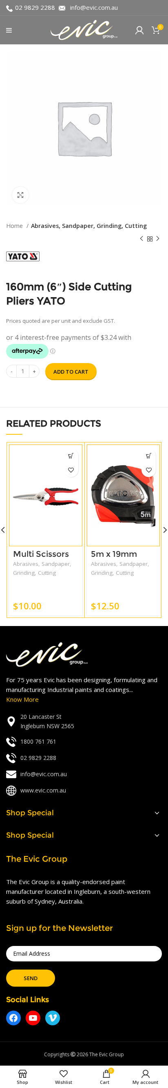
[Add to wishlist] (71, 470)
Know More (22, 699)
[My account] (139, 30)
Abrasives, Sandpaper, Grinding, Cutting (89, 226)
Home (15, 226)
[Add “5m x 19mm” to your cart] (148, 456)
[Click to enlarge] (20, 195)
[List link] (84, 721)
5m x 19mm (114, 554)
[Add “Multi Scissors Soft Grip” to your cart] (71, 456)
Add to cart (70, 371)
